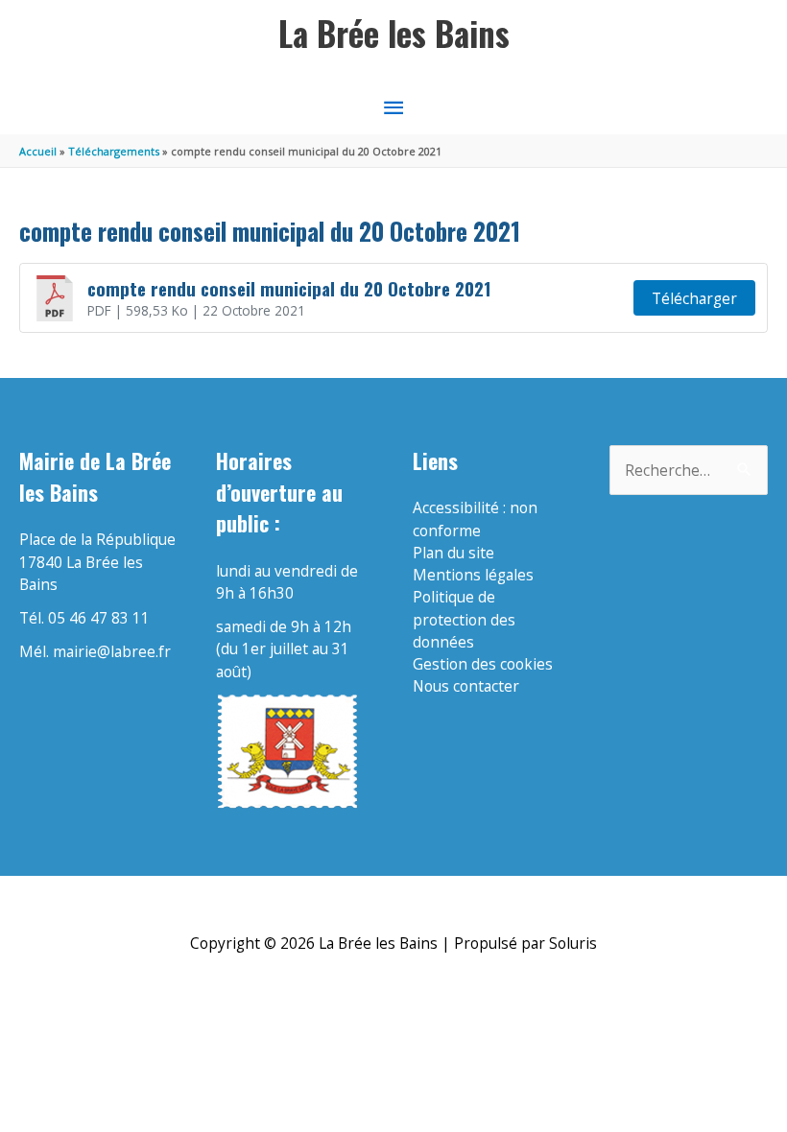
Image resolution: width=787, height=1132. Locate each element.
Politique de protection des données (464, 619)
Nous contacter (466, 685)
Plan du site (453, 552)
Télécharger (694, 298)
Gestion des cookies (483, 663)
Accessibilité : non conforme (475, 518)
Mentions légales (473, 574)
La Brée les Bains (394, 33)
